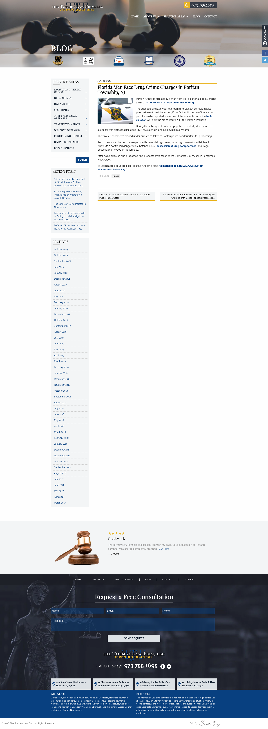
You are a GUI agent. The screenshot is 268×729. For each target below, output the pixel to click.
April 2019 (59, 355)
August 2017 (60, 473)
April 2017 (59, 497)
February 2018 (61, 438)
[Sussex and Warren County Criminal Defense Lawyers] (77, 7)
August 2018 (60, 402)
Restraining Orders (68, 136)
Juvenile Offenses (66, 141)
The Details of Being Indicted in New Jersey (70, 205)
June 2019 (59, 343)
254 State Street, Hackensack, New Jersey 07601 (71, 684)
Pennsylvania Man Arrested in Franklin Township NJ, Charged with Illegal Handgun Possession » (189, 196)
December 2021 (62, 279)
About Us (98, 579)
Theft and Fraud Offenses (65, 117)
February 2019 (61, 367)
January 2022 (60, 273)
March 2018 (60, 432)
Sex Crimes (61, 109)
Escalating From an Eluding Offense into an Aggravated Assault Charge (68, 194)
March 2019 (60, 361)
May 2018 (59, 420)
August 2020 (60, 284)
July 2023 (59, 267)
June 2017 (59, 485)
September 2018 (62, 396)
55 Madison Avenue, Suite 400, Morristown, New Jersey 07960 (114, 684)
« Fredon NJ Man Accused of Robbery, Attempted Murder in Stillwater (124, 196)
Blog (148, 579)
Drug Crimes (62, 98)
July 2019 (59, 338)
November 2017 (62, 455)
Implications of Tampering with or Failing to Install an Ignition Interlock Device (69, 216)
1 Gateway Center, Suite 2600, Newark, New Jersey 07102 (155, 684)
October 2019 (61, 320)
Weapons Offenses (67, 130)
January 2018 (60, 444)
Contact (167, 579)
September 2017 (62, 467)
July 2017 (58, 479)
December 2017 (62, 449)
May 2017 (59, 491)
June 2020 (59, 290)
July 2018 (59, 408)
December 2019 (62, 314)
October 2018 (61, 391)
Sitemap (189, 579)
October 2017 (61, 461)
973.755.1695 (202, 5)
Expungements (64, 147)
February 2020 (61, 302)
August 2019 (60, 332)
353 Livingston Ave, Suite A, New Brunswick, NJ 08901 (198, 684)
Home (78, 579)
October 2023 (61, 255)
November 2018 (62, 385)
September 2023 (62, 261)
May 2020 (59, 296)
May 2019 (59, 349)
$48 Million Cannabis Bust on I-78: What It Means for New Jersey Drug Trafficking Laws (69, 182)
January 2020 (61, 308)
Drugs (116, 176)
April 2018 (59, 426)
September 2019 (62, 326)
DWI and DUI (62, 103)
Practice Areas (124, 579)
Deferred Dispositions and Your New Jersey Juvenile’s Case (69, 227)
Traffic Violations (67, 124)
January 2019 (60, 373)
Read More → (165, 549)
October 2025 (61, 249)
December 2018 (62, 379)
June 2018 (59, 414)
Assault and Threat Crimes (67, 91)
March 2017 (60, 503)
